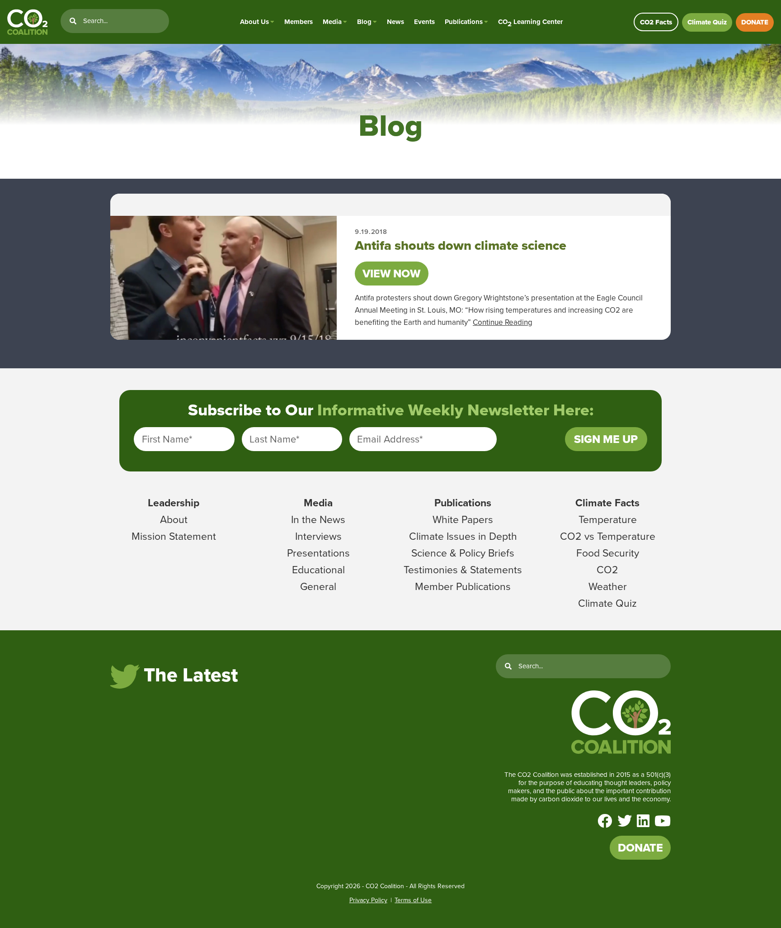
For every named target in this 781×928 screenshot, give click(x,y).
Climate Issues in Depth (463, 536)
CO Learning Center (530, 22)
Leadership (173, 502)
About (174, 519)
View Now (391, 273)
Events (424, 22)
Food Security (607, 553)
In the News (318, 519)
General (318, 586)
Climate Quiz (707, 22)
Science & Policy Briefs (462, 553)
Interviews (318, 536)
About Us (254, 22)
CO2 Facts (656, 22)
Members (298, 22)
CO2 (607, 569)
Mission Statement (174, 536)
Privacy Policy (368, 900)
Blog (364, 22)
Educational (318, 569)
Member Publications (463, 586)
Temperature (608, 519)
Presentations (318, 553)
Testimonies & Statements (463, 569)
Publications (464, 22)
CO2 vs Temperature (607, 536)
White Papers (463, 519)
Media (332, 22)
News (395, 22)
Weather (607, 586)
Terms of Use (413, 900)
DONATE (754, 22)
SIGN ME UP (606, 439)
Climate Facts (607, 502)
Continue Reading (502, 322)
